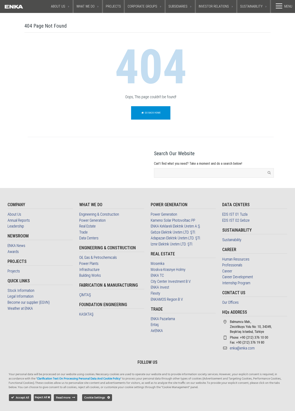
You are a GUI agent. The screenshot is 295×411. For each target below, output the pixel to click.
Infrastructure (89, 269)
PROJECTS (113, 6)
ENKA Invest (160, 287)
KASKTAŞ (86, 314)
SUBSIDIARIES (177, 6)
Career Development (237, 277)
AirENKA (157, 330)
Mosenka (157, 263)
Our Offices (230, 302)
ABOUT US (58, 6)
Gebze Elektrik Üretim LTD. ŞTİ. (173, 232)
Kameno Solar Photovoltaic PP (173, 220)
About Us (14, 214)
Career (227, 271)
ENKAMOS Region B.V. (167, 299)
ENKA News (16, 245)
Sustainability (231, 239)
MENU (288, 6)
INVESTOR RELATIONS (214, 6)
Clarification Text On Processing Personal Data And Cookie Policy (79, 378)
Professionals (232, 265)
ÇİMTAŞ (85, 294)
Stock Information (21, 290)
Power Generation (92, 220)
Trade (83, 232)
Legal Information (20, 296)
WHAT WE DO (85, 6)
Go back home (152, 112)
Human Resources (235, 259)
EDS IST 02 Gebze (236, 220)
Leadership (16, 226)
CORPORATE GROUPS (142, 6)
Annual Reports (19, 220)
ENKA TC (157, 275)
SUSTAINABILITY (251, 6)
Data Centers (88, 238)
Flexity (155, 293)
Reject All (41, 397)
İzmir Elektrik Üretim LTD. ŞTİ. (172, 244)
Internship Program (236, 283)
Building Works (90, 275)
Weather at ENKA (20, 308)
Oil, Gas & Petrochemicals (98, 257)
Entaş (155, 324)
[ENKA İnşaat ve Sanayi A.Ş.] (23, 6)
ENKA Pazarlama (163, 318)
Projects (14, 271)
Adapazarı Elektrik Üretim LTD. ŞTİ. (176, 238)
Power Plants (88, 263)
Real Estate (87, 226)
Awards (13, 251)
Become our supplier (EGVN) (29, 302)
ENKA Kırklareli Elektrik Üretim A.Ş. (176, 226)
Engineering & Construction (99, 214)
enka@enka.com (242, 348)
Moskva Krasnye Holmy (168, 269)
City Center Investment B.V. (171, 281)
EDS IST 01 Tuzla (234, 214)
